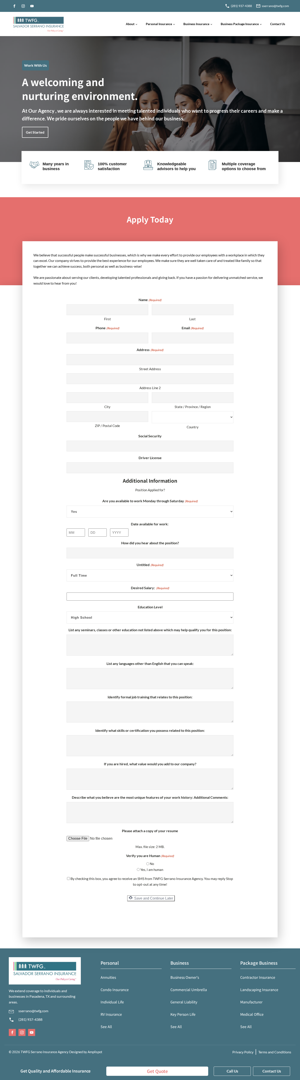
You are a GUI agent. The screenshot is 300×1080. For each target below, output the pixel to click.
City (107, 407)
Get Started (35, 132)
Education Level (150, 607)
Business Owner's (184, 977)
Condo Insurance (115, 989)
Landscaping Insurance (259, 989)
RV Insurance (111, 1014)
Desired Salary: (150, 588)
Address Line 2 (150, 388)
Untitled (150, 565)
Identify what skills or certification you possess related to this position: (150, 730)
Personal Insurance (159, 24)
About (130, 24)
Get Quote (157, 1071)
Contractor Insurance (257, 977)
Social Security (150, 436)
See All (106, 1026)
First (107, 319)
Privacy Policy (242, 1052)
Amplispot (95, 1052)
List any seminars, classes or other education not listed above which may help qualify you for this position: (150, 630)
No (152, 864)
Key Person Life (182, 1014)
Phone (107, 328)
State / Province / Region (193, 407)
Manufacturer (251, 1002)
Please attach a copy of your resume (150, 831)
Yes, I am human (151, 870)
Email (193, 328)
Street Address (150, 369)
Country (193, 427)
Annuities (108, 977)
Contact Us (277, 24)
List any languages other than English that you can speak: (150, 663)
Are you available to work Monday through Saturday (150, 501)
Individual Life (112, 1002)
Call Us (232, 1071)
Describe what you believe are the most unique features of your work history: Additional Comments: (150, 797)
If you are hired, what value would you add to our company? (150, 764)
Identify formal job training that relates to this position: (150, 697)
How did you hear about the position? (150, 543)
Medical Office (252, 1014)
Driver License (150, 458)
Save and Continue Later (153, 898)
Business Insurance (196, 24)
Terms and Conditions (274, 1052)
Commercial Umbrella (188, 989)
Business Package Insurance (240, 24)
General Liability (183, 1002)
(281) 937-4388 (30, 1019)
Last (192, 319)
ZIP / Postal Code (107, 426)
